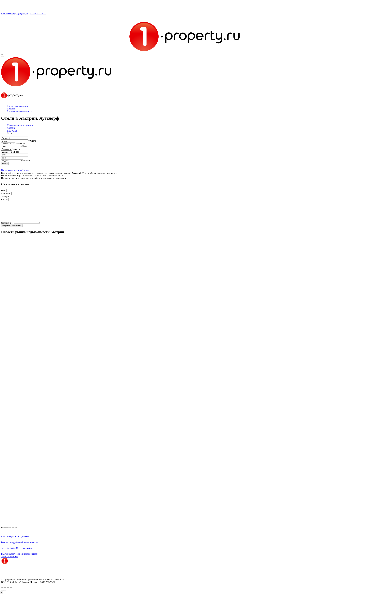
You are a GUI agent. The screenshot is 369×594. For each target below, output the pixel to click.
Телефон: (5, 196)
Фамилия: (6, 193)
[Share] (5, 587)
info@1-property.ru (19, 13)
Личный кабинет (9, 556)
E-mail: (4, 199)
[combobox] (33, 141)
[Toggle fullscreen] (8, 587)
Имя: (3, 190)
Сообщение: (7, 223)
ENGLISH (6, 13)
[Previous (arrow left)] (2, 590)
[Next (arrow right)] (5, 590)
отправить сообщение (11, 226)
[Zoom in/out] (11, 587)
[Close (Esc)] (2, 587)
